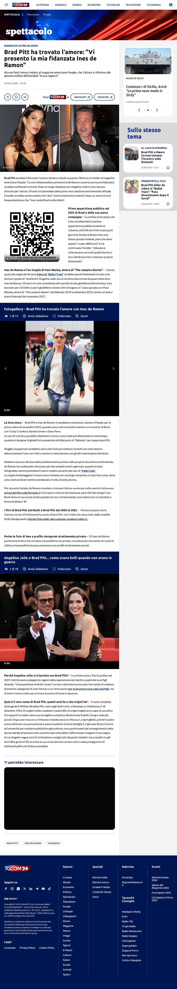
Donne (66, 921)
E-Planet (67, 950)
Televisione (69, 901)
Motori (67, 930)
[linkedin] (30, 888)
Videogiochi (69, 916)
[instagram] (12, 888)
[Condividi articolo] (7, 97)
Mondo (67, 882)
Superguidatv (129, 945)
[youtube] (43, 888)
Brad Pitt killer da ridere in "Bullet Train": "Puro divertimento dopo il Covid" (155, 191)
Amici (95, 896)
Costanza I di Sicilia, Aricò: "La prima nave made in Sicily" (146, 91)
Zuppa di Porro (130, 950)
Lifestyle (68, 911)
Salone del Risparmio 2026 (160, 886)
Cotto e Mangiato (131, 960)
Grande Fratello (101, 887)
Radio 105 (127, 921)
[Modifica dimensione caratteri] (24, 97)
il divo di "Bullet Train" (50, 274)
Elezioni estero (100, 882)
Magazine (68, 926)
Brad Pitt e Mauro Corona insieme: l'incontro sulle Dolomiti (153, 157)
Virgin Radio (129, 926)
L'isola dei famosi (101, 892)
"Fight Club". (88, 470)
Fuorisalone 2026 (161, 892)
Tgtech (67, 945)
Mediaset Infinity (131, 911)
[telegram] (37, 888)
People (67, 906)
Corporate (10, 947)
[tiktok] (49, 888)
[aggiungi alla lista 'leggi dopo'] (16, 97)
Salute (66, 960)
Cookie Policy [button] (46, 947)
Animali (67, 969)
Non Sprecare (129, 955)
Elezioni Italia (99, 877)
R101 (125, 916)
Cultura (67, 955)
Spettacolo (69, 896)
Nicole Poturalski (38, 519)
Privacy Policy (27, 947)
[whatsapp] (18, 888)
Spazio (66, 974)
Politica (67, 892)
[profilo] (171, 5)
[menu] (6, 5)
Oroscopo (127, 877)
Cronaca (67, 877)
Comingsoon (129, 940)
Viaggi (66, 935)
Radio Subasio (129, 936)
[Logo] (20, 5)
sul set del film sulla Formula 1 (22, 492)
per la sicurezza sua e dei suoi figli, (89, 688)
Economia (68, 887)
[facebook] (6, 888)
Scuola (66, 964)
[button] (35, 316)
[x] (24, 888)
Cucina (66, 940)
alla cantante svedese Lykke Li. (69, 519)
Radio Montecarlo (132, 931)
